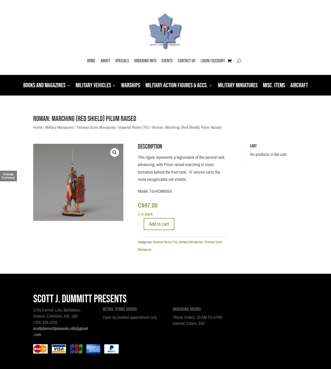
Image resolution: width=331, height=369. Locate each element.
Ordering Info (145, 61)
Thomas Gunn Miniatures (96, 127)
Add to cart (159, 224)
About (105, 61)
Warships (130, 86)
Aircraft (299, 86)
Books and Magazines (44, 86)
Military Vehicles (93, 86)
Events (167, 61)
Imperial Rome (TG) (133, 127)
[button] (114, 152)
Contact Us (186, 61)
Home (91, 61)
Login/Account (213, 61)
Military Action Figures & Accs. (176, 86)
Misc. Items (274, 86)
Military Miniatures (238, 86)
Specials (122, 61)
